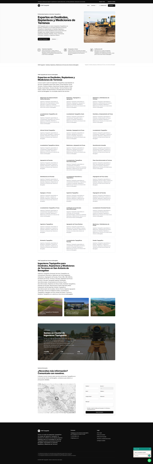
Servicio (102, 386)
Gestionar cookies (111, 1)
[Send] (149, 456)
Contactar (111, 5)
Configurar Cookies (101, 440)
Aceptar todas (102, 1)
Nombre (87, 386)
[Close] (149, 448)
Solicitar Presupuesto (43, 39)
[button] (56, 398)
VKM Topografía (45, 5)
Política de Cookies (101, 434)
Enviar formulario (99, 412)
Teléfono (102, 391)
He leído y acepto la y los (98, 409)
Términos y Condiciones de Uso (104, 438)
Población (102, 396)
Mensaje (88, 401)
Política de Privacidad (99, 408)
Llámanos (54, 39)
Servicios (93, 5)
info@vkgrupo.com (75, 438)
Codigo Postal (89, 396)
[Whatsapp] (149, 460)
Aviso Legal (99, 432)
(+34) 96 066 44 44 (75, 436)
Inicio (88, 5)
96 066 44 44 (103, 5)
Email (87, 391)
